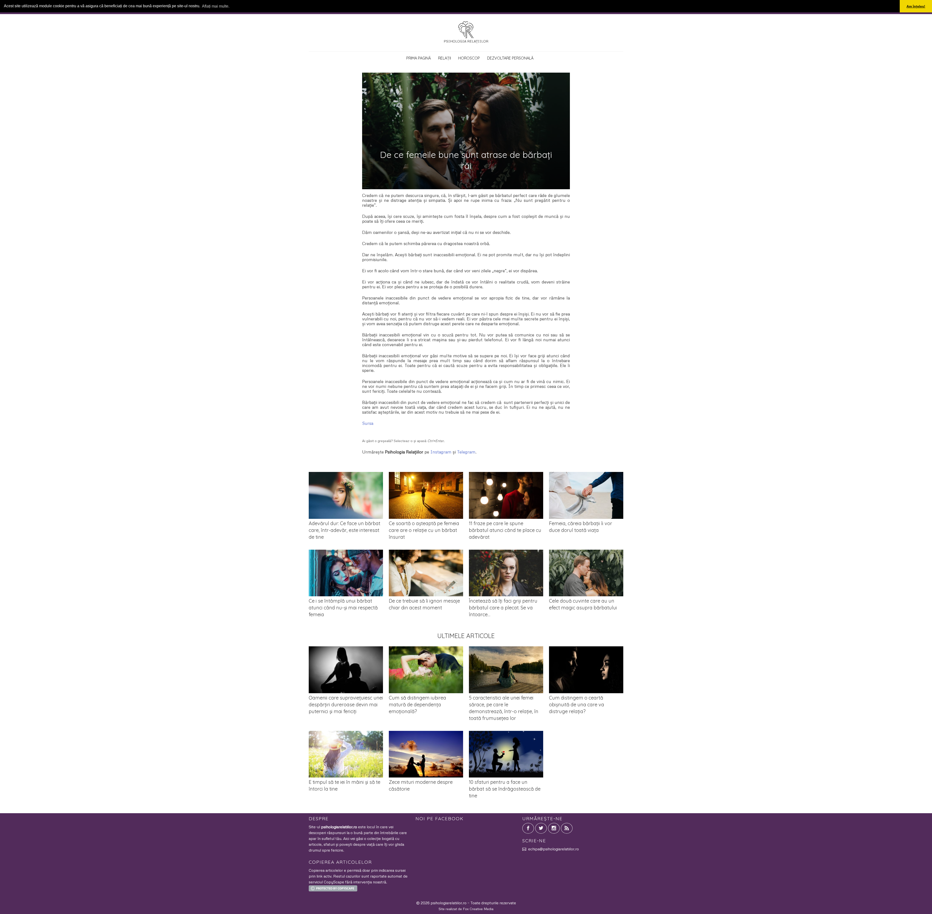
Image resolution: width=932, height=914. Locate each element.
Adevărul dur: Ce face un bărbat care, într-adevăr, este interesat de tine (344, 530)
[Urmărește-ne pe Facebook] (528, 828)
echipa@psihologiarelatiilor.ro (553, 848)
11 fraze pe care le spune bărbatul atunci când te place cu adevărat (505, 530)
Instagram (440, 451)
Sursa (367, 423)
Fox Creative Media (478, 909)
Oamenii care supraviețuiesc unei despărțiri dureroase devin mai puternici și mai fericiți (346, 704)
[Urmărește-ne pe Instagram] (554, 828)
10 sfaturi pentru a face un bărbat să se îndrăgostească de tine (505, 789)
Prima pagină (418, 58)
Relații (444, 58)
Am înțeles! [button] (916, 6)
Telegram (466, 451)
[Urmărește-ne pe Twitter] (541, 828)
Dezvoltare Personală (510, 58)
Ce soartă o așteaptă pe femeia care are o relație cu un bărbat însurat (424, 530)
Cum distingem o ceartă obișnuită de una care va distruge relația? (576, 704)
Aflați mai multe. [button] (215, 6)
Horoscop (469, 58)
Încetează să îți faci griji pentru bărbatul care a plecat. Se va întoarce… (503, 607)
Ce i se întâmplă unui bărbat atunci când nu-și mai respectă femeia (343, 607)
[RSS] (567, 828)
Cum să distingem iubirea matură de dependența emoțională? (417, 704)
